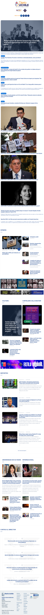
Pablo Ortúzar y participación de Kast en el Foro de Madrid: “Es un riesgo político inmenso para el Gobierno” (21, 85)
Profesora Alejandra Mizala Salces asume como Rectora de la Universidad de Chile (16, 508)
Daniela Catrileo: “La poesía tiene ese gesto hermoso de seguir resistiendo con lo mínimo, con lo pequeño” (20, 205)
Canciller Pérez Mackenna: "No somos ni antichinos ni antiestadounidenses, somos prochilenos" (21, 57)
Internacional (28, 460)
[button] (24, 314)
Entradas (28, 321)
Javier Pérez (24, 478)
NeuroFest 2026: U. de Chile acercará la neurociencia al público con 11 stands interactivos (19, 219)
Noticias (18, 593)
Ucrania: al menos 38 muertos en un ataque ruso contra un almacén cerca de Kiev (36, 506)
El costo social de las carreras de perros (34, 253)
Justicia (25, 608)
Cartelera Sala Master (31, 301)
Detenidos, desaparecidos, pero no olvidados (35, 244)
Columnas (19, 595)
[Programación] (24, 16)
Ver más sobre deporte (22, 450)
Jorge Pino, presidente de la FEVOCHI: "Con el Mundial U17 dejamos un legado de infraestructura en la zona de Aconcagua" (30, 416)
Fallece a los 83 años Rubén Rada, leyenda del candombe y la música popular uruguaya (35, 340)
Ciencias (25, 598)
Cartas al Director (8, 529)
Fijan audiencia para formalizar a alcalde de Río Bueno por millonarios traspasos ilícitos (19, 103)
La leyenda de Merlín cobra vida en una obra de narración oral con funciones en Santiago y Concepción (15, 352)
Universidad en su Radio (11, 460)
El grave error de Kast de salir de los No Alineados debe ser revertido (35, 272)
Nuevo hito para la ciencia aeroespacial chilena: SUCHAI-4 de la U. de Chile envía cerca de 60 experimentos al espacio (15, 499)
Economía (25, 603)
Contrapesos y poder (34, 236)
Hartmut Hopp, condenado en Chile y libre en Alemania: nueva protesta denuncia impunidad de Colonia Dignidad (21, 153)
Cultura (5, 301)
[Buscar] (26, 16)
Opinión (3, 230)
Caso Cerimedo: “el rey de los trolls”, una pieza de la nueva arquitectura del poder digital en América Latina (32, 482)
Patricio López (4, 250)
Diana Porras (21, 379)
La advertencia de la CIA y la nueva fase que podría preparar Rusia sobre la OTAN (36, 515)
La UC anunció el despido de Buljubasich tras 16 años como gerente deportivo (30, 400)
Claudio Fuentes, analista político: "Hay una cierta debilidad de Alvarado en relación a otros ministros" (19, 179)
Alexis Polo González (8, 46)
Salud (25, 609)
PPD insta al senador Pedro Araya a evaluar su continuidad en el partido (14, 131)
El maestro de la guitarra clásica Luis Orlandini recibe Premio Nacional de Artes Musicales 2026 (35, 331)
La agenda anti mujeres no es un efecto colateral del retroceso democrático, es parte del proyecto (35, 262)
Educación (26, 601)
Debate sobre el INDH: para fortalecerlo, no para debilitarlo (11, 253)
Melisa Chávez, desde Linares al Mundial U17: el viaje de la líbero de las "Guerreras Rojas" (30, 434)
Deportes (4, 373)
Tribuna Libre (19, 599)
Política (25, 600)
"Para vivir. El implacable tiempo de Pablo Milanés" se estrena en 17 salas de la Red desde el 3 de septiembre (16, 342)
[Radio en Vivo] (21, 16)
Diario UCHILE (3, 58)
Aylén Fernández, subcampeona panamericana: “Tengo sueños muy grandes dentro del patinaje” (29, 382)
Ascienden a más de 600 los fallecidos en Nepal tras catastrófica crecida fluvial (36, 498)
